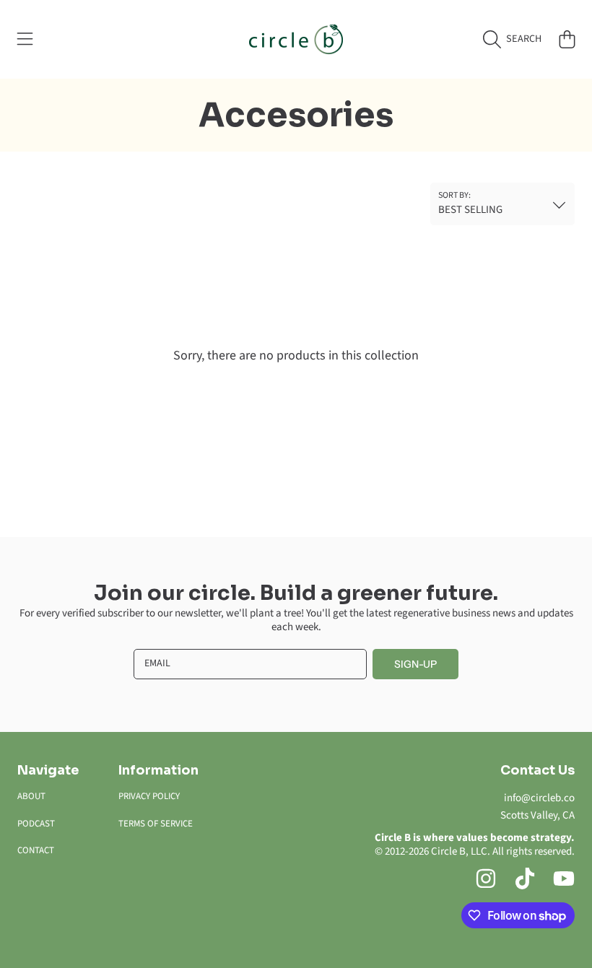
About (31, 796)
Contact (35, 850)
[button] (25, 39)
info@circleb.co (539, 798)
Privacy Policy (149, 796)
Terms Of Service (155, 823)
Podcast (36, 823)
